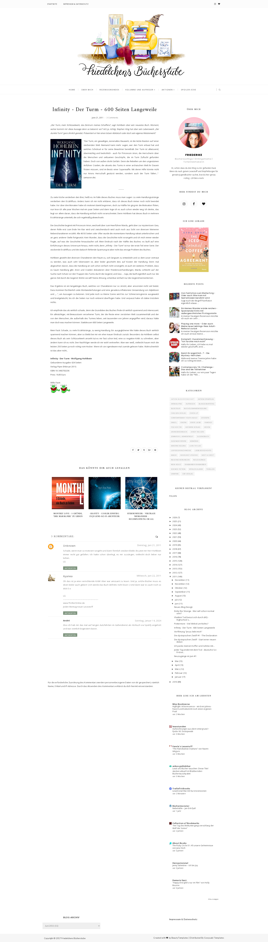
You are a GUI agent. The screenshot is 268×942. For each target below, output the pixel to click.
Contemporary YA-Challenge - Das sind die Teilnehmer (197, 368)
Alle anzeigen (213, 899)
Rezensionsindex (109, 89)
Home (72, 89)
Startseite (52, 4)
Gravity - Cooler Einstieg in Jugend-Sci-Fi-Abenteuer (104, 515)
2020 (174, 541)
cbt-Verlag (188, 474)
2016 (174, 556)
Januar (178, 676)
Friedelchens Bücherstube (73, 938)
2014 (174, 564)
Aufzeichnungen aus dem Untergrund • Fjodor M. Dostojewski (190, 730)
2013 (174, 568)
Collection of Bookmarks (185, 823)
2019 (174, 545)
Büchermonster (180, 806)
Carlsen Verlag (178, 413)
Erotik (184, 422)
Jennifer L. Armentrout (182, 436)
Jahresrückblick (179, 432)
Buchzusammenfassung (195, 408)
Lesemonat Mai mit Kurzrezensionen (189, 791)
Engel (174, 422)
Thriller (210, 469)
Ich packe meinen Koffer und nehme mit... (194, 645)
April (177, 665)
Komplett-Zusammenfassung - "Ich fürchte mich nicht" (197, 340)
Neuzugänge (199, 460)
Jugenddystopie (178, 441)
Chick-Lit (194, 413)
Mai (177, 661)
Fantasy (208, 422)
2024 (174, 525)
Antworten (70, 568)
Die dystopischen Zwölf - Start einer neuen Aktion (195, 640)
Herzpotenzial (180, 863)
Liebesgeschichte (203, 450)
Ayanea (68, 576)
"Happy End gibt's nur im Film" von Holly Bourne (191, 883)
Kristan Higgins (178, 446)
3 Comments (112, 117)
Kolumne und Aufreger (139, 89)
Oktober (179, 587)
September (180, 591)
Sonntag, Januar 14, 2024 (148, 620)
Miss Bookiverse (181, 704)
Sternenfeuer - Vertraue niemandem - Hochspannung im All (141, 516)
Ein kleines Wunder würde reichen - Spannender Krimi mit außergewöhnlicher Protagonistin (199, 311)
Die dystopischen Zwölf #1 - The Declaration (195, 635)
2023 (174, 529)
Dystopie (205, 418)
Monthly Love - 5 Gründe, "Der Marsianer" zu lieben (68, 515)
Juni (177, 603)
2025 (174, 521)
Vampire (175, 474)
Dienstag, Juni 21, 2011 (149, 545)
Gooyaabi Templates (214, 938)
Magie (174, 455)
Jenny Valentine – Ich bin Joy (185, 865)
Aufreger (190, 404)
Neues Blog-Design (183, 607)
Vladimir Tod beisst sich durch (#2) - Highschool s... (191, 618)
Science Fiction (178, 469)
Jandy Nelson (197, 432)
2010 (174, 681)
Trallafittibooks (181, 788)
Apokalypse (176, 404)
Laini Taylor (195, 446)
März (177, 669)
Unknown (69, 545)
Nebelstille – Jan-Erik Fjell (184, 808)
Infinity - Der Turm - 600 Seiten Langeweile (194, 627)
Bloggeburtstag (206, 404)
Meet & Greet (208, 455)
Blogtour (175, 408)
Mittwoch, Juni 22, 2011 (149, 575)
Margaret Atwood (189, 455)
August (178, 595)
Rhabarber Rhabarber (195, 464)
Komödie (194, 441)
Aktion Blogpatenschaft (182, 399)
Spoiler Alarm (196, 469)
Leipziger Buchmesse (181, 450)
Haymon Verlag (192, 427)
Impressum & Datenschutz (75, 4)
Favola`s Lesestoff (182, 746)
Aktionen (167, 89)
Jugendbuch (203, 436)
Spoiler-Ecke (188, 89)
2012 (174, 572)
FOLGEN (173, 496)
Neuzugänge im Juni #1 (185, 656)
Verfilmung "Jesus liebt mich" (188, 631)
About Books (179, 843)
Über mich (87, 89)
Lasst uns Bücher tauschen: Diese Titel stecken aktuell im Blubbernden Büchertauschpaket (190, 771)
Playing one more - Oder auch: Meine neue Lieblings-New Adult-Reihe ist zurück (198, 326)
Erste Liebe (195, 422)
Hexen (207, 427)
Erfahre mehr (198, 178)
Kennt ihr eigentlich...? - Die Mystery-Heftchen (195, 354)
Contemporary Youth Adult (184, 418)
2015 (174, 560)
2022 (174, 533)
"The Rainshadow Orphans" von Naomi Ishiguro (190, 750)
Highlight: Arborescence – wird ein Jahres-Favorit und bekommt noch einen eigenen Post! (191, 709)
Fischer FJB (176, 427)
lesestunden (179, 726)
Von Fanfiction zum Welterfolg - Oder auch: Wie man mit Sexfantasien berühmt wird (198, 295)
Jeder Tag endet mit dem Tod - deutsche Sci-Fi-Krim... (195, 651)
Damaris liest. (179, 880)
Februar (179, 673)
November (180, 583)
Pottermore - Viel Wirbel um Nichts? (191, 623)
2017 (174, 552)
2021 (174, 537)
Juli (176, 599)
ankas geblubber (181, 766)
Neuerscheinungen (180, 460)
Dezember (180, 580)
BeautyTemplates (180, 938)
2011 (174, 576)
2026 (174, 517)
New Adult (176, 464)
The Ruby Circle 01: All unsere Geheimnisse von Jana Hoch (192, 846)
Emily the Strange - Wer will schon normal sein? (194, 612)
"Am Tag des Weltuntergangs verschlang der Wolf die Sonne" (193, 826)
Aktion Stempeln (206, 399)
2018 (174, 549)
